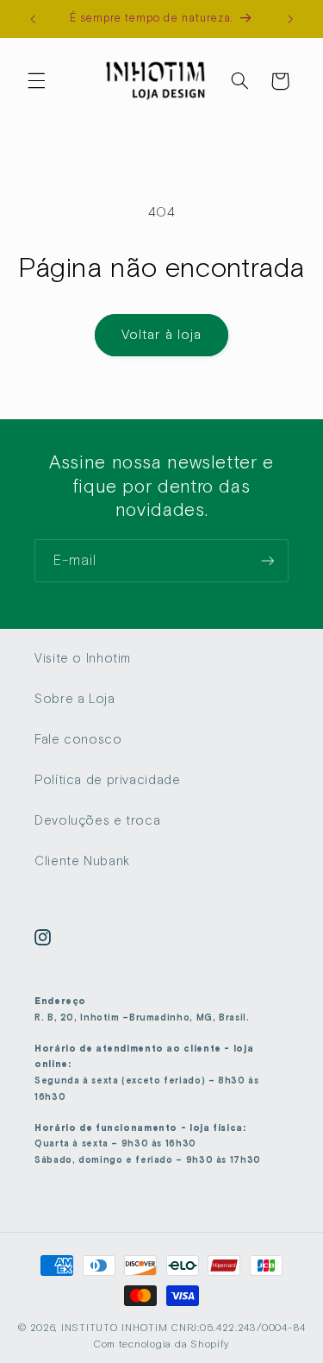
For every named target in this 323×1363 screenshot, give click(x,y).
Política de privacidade (107, 780)
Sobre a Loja (74, 699)
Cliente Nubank (82, 861)
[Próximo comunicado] (290, 19)
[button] (36, 81)
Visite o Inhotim (82, 658)
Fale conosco (78, 739)
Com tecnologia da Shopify (161, 1344)
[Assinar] (268, 560)
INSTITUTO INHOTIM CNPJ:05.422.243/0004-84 (183, 1328)
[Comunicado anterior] (33, 19)
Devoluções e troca (97, 820)
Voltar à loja (161, 334)
